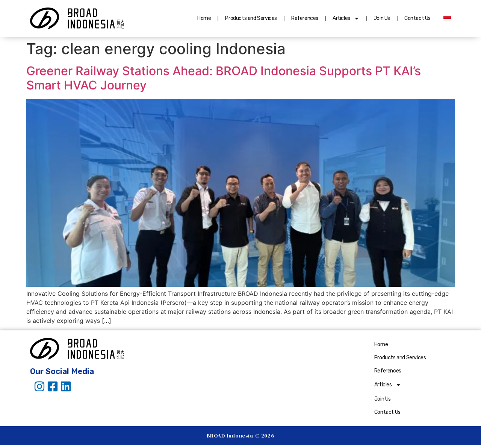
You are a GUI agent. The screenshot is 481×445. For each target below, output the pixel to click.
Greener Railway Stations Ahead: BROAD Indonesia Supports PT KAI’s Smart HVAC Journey (223, 78)
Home (204, 18)
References (304, 18)
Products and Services (251, 18)
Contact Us (417, 18)
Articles (341, 18)
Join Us (382, 18)
